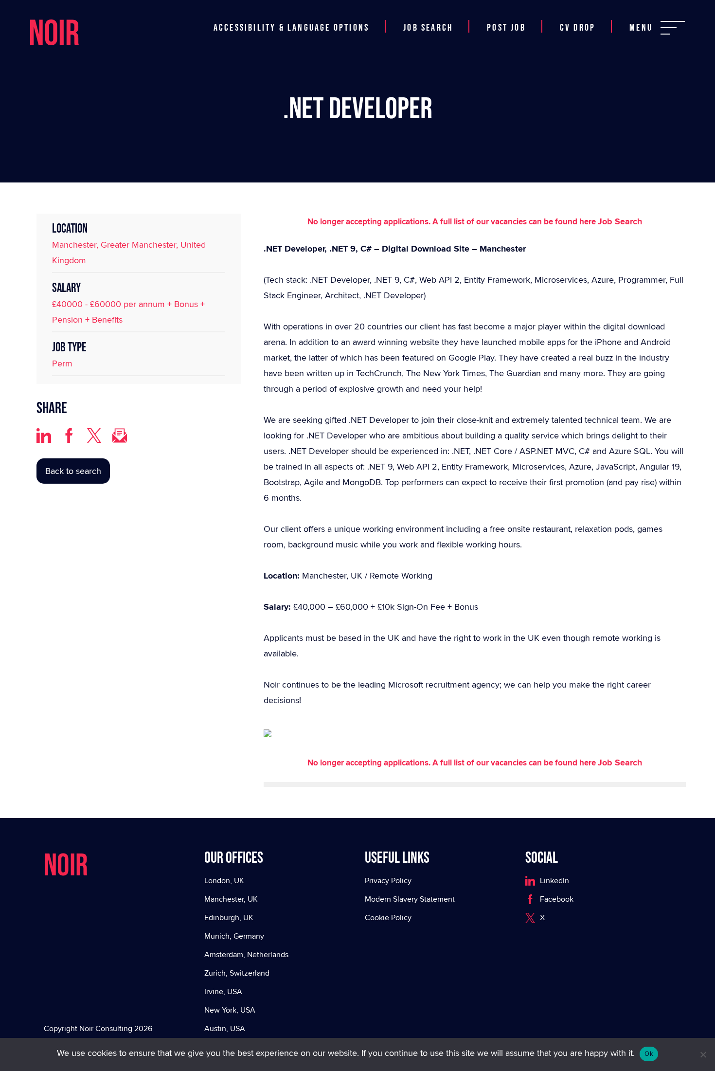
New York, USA (229, 1010)
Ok (648, 1053)
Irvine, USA (223, 991)
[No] (703, 1054)
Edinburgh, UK (228, 917)
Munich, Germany (234, 936)
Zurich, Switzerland (236, 973)
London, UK (224, 880)
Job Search (428, 28)
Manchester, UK (231, 899)
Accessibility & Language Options (291, 28)
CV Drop (577, 28)
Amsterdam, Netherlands (246, 954)
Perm (62, 363)
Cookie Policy (388, 917)
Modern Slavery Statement (410, 899)
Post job (506, 28)
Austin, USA (224, 1028)
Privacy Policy (388, 880)
